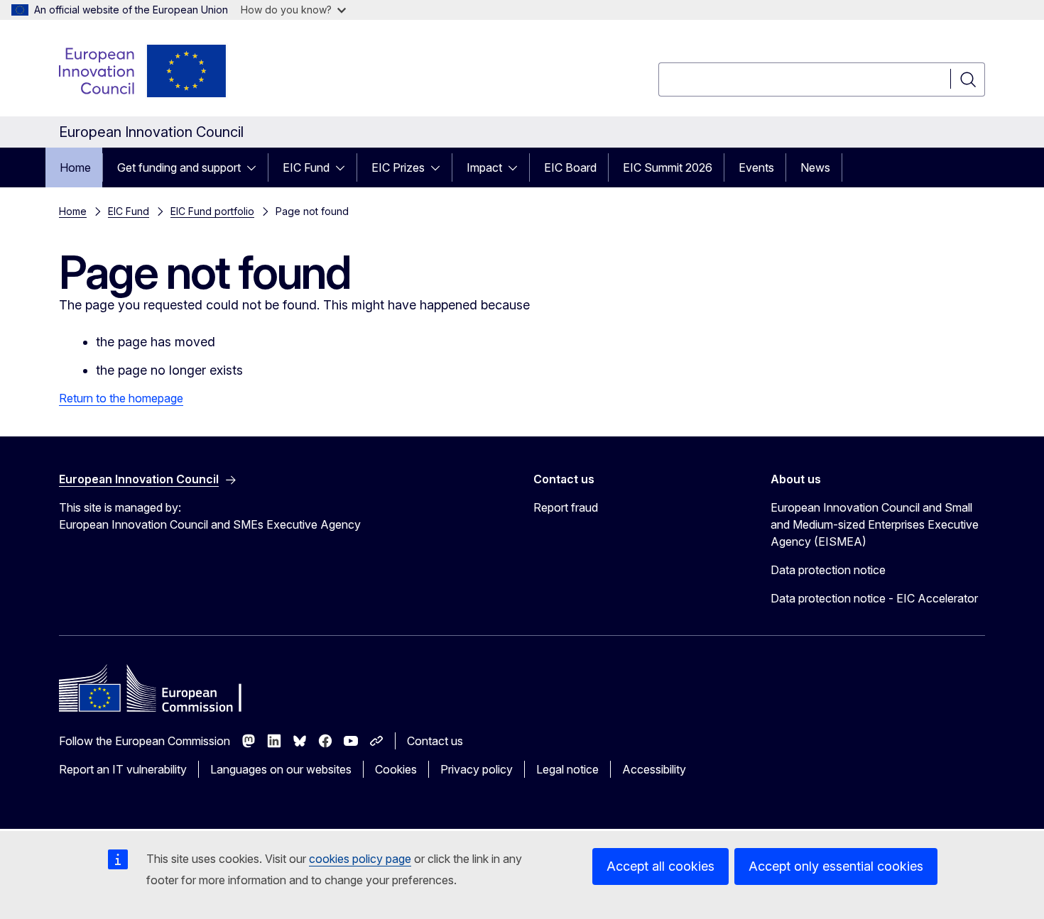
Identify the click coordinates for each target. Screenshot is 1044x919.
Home (75, 167)
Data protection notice (828, 570)
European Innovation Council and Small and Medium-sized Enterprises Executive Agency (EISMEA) (875, 524)
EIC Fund (306, 167)
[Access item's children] (256, 167)
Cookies (396, 769)
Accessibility (654, 769)
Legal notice (567, 769)
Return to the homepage (121, 398)
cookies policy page (360, 859)
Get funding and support (179, 167)
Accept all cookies (660, 866)
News (815, 167)
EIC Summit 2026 (667, 167)
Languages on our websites (281, 769)
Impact (484, 167)
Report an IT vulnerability (123, 769)
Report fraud (565, 507)
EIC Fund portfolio (212, 211)
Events (756, 167)
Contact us (435, 741)
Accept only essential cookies (836, 866)
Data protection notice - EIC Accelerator (874, 598)
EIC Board (570, 167)
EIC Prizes (398, 167)
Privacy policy (476, 769)
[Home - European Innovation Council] (143, 71)
